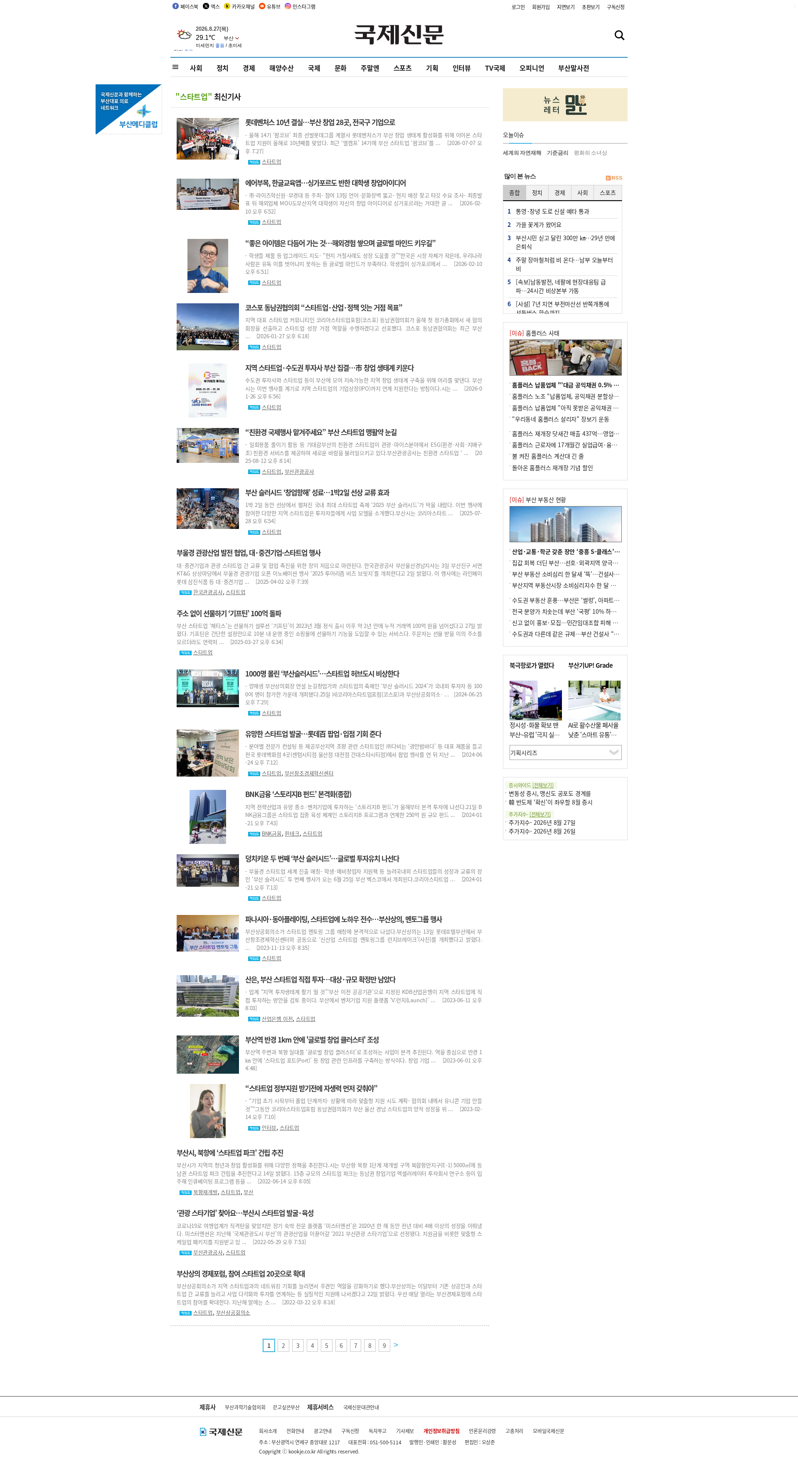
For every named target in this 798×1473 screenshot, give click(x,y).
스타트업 (271, 161)
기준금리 (557, 153)
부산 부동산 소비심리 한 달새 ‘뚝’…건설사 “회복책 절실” (580, 574)
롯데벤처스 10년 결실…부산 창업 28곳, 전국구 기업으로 (320, 122)
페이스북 (189, 6)
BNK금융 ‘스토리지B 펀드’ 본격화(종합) (298, 794)
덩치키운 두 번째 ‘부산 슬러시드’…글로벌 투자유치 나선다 (322, 858)
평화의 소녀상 (590, 153)
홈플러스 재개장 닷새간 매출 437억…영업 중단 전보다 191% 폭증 (592, 433)
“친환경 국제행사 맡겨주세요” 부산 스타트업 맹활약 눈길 (321, 432)
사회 (196, 68)
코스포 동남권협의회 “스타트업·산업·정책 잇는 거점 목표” (323, 307)
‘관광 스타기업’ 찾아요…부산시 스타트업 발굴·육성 (245, 1213)
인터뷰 (462, 68)
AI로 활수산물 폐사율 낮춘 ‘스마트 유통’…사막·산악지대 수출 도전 (593, 739)
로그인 (518, 6)
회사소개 (268, 1430)
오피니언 (532, 68)
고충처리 (514, 1430)
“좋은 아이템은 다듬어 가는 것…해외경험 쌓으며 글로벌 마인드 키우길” (340, 243)
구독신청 (616, 6)
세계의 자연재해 (522, 153)
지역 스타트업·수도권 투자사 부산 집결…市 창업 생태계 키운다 (329, 368)
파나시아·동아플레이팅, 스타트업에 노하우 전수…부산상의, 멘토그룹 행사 (343, 919)
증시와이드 (531, 785)
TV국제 (495, 68)
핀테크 (292, 833)
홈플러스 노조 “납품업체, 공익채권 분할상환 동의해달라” (581, 396)
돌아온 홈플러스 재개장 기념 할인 (552, 467)
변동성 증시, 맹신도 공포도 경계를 (550, 793)
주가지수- (530, 814)
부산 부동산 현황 (538, 499)
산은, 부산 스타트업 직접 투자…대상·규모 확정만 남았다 (320, 979)
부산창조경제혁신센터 (309, 773)
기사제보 (405, 1430)
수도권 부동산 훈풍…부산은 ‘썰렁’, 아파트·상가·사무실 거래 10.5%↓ (597, 600)
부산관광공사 (299, 471)
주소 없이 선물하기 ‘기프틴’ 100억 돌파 (229, 613)
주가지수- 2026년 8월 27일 (542, 822)
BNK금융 (272, 833)
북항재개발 (205, 1192)
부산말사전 (573, 68)
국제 (314, 68)
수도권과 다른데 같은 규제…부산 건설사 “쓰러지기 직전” (581, 634)
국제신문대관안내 (361, 1407)
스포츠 (403, 68)
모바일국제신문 (548, 1430)
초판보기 (591, 6)
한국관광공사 (208, 592)
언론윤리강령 (482, 1430)
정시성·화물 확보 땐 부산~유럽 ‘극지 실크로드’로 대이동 (534, 734)
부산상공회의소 (233, 1312)
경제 (249, 68)
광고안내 (323, 1430)
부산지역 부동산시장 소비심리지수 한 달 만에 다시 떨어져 (581, 585)
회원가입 (541, 6)
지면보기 (566, 6)
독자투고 (378, 1430)
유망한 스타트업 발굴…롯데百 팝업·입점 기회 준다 (313, 734)
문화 (341, 68)
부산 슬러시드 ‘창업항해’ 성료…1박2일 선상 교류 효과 (317, 492)
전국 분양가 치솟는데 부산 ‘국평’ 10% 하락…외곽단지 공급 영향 (590, 611)
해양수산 (281, 68)
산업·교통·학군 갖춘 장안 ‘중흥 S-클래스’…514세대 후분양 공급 (591, 551)
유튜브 (273, 6)
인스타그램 (304, 6)
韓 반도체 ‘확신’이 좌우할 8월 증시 (551, 802)
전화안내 (295, 1430)
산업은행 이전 (277, 1019)
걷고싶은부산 (286, 1407)
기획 (432, 68)
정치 (223, 68)
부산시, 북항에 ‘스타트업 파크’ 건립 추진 (230, 1153)
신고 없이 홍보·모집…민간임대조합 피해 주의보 (570, 622)
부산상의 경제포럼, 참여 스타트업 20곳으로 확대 (241, 1274)
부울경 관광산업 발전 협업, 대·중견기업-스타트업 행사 (248, 553)
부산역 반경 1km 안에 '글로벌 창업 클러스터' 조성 (312, 1040)
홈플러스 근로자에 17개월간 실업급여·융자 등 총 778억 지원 (586, 444)
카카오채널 (243, 6)
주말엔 (370, 68)
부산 (249, 1192)
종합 (514, 192)
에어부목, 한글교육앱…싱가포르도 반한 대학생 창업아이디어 (325, 183)
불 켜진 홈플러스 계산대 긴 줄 (548, 456)
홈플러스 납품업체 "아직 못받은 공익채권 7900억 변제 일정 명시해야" (597, 407)
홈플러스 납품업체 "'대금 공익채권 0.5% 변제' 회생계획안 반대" (591, 385)
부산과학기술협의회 (245, 1407)
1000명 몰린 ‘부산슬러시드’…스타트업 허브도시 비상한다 (322, 674)
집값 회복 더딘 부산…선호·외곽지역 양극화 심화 (571, 562)
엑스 (215, 6)
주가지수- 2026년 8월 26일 (542, 831)
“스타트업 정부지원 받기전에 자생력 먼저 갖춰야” (311, 1088)
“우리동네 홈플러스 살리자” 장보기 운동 (560, 419)
